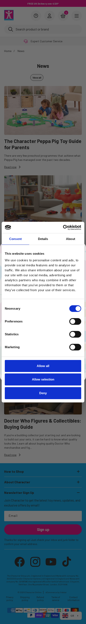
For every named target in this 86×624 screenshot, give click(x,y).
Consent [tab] (15, 239)
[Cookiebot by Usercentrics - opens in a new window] (63, 227)
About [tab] (70, 239)
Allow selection (43, 379)
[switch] (75, 321)
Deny (43, 393)
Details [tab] (43, 239)
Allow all (43, 366)
